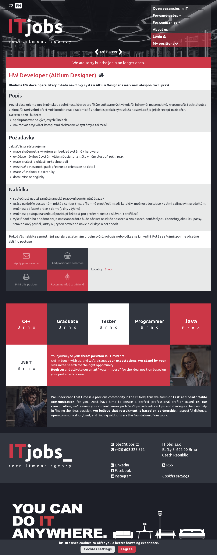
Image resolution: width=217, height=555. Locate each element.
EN (18, 6)
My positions (164, 43)
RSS (169, 465)
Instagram (123, 476)
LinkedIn (122, 465)
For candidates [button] (166, 15)
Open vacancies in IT (170, 8)
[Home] (40, 27)
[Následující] (120, 53)
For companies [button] (165, 22)
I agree (127, 549)
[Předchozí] (96, 53)
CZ (11, 6)
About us (160, 29)
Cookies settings (98, 549)
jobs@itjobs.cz (127, 444)
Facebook (123, 470)
